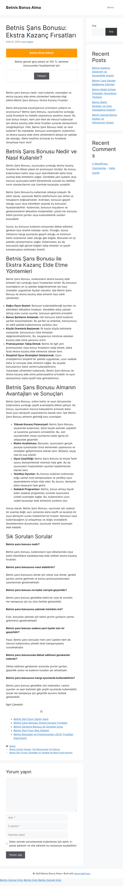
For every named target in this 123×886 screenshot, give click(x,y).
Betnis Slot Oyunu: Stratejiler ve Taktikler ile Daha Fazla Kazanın (40, 752)
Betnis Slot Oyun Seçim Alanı (31, 719)
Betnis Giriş (31, 880)
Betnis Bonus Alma (23, 7)
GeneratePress (82, 873)
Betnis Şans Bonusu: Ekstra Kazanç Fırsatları (40, 722)
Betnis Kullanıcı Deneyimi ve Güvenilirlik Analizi (103, 71)
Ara (94, 25)
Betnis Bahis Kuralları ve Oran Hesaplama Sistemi (103, 106)
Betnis (110, 7)
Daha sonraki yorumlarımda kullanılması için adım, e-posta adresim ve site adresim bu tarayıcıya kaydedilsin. (43, 843)
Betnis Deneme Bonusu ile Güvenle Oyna (38, 726)
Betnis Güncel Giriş (11, 880)
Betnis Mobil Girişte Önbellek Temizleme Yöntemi (104, 93)
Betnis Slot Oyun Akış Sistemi (31, 730)
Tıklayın (41, 75)
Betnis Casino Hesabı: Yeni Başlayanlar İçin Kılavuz (34, 749)
